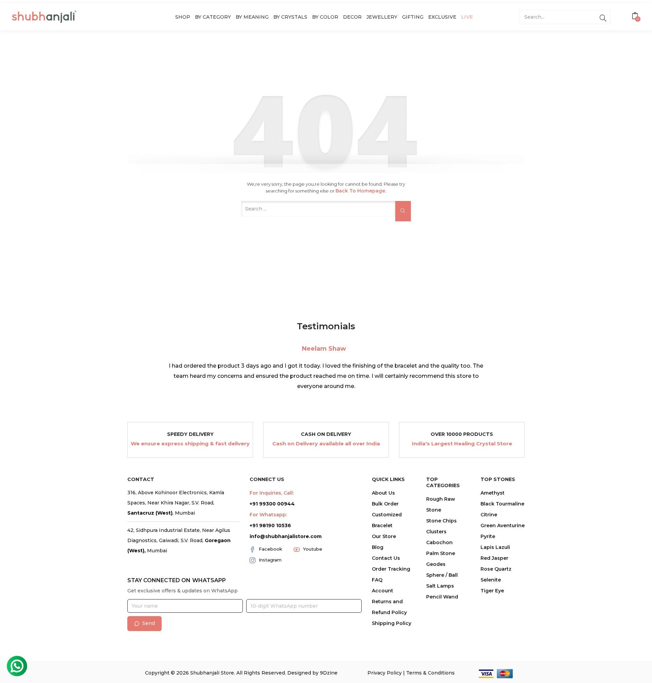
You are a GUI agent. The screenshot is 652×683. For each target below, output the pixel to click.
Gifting (412, 17)
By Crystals (290, 17)
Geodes (436, 564)
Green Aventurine (503, 525)
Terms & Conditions (430, 673)
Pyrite (488, 536)
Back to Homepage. (361, 191)
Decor (352, 17)
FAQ (377, 580)
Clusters (436, 532)
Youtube (312, 549)
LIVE (467, 17)
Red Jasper (494, 558)
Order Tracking (391, 569)
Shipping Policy (391, 623)
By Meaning (252, 17)
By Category (213, 17)
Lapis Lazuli (495, 547)
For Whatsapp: (268, 515)
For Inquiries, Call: (272, 493)
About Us (383, 493)
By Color (325, 17)
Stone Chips (441, 521)
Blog (377, 547)
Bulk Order (385, 504)
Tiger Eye (492, 591)
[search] (603, 17)
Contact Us (386, 558)
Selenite (491, 580)
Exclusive (442, 17)
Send (148, 623)
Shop (182, 17)
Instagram (270, 559)
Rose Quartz (496, 569)
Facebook (270, 549)
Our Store (384, 536)
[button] (636, 16)
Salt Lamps (440, 586)
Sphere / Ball (442, 575)
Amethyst (493, 493)
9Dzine (329, 673)
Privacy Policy (384, 673)
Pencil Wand (442, 597)
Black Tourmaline (502, 504)
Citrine (489, 515)
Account (382, 591)
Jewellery (381, 17)
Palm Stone (440, 553)
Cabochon (439, 542)
